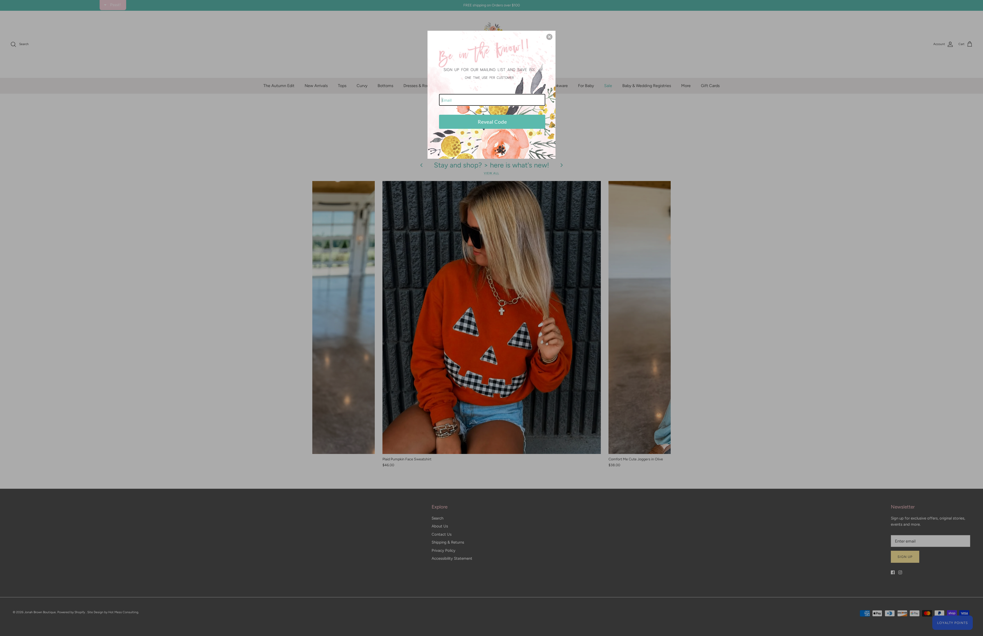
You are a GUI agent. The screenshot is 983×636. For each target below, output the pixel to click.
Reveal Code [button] (492, 122)
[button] (549, 37)
